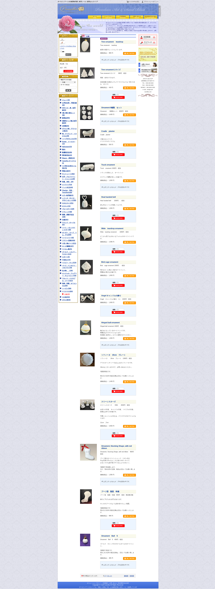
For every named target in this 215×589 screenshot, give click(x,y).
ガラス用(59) (66, 300)
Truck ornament (108, 165)
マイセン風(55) (67, 249)
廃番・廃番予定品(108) (68, 216)
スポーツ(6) (66, 257)
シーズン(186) (66, 288)
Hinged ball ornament (110, 323)
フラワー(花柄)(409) (68, 240)
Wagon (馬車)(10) (68, 158)
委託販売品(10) (67, 155)
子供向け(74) (66, 260)
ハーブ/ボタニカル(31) (69, 139)
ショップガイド (96, 583)
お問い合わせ (113, 583)
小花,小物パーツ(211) (69, 243)
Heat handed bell (108, 197)
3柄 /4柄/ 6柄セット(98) (68, 114)
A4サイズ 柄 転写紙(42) (69, 109)
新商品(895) (66, 118)
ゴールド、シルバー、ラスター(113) (69, 253)
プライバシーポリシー (151, 1)
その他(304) (66, 297)
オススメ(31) (66, 206)
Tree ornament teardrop (113, 42)
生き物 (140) (67, 270)
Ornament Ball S (109, 536)
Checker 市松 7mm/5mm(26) (68, 191)
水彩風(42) (65, 126)
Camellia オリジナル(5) (69, 162)
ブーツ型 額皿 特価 (110, 491)
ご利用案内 (122, 17)
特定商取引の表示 (150, 17)
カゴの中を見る (134, 1)
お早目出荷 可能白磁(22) (69, 104)
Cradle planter (108, 131)
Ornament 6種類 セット (111, 108)
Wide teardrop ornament (112, 228)
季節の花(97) (66, 171)
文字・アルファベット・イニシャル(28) (68, 178)
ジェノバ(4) (66, 100)
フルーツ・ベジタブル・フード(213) (68, 279)
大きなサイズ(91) (67, 203)
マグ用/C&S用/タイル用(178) (69, 167)
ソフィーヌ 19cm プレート (113, 355)
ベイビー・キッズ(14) (69, 262)
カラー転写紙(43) (67, 195)
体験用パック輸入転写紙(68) (69, 122)
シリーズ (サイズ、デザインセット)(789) (69, 199)
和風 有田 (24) (67, 182)
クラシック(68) (67, 212)
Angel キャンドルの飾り (111, 296)
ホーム (94, 17)
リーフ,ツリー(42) (68, 237)
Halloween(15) (67, 147)
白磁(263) (65, 219)
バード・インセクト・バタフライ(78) (69, 267)
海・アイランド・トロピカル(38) (69, 135)
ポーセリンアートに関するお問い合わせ (136, 17)
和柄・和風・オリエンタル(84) (69, 284)
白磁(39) (67, 294)
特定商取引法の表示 (123, 583)
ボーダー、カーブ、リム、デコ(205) (69, 234)
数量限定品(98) (67, 152)
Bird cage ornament (109, 262)
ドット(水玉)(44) (67, 187)
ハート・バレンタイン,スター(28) (68, 229)
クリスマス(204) (67, 291)
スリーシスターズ (110, 402)
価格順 (126, 576)
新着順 (132, 576)
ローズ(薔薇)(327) (68, 246)
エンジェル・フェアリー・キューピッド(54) (69, 274)
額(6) (63, 149)
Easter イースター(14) (68, 143)
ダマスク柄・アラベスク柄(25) (69, 130)
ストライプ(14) (67, 184)
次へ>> (109, 576)
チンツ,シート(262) (68, 174)
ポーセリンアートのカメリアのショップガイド (108, 17)
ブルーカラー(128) (68, 209)
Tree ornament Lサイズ (111, 70)
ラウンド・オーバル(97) (68, 224)
